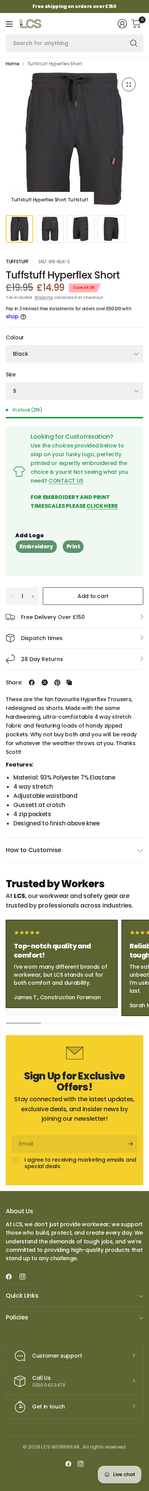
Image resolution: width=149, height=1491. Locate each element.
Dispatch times (42, 638)
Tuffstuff (17, 261)
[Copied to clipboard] (69, 682)
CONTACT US (66, 481)
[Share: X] (45, 682)
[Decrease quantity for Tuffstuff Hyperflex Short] (12, 596)
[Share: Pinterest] (57, 682)
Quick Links (22, 1295)
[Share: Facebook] (32, 682)
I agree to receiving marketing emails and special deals (80, 1163)
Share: (14, 682)
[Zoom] (129, 84)
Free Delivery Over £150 (53, 617)
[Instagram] (25, 1277)
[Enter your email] (130, 1144)
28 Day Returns (42, 659)
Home (12, 64)
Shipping (43, 297)
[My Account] (122, 24)
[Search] (133, 43)
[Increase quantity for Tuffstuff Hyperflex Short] (33, 596)
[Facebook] (12, 1277)
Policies (17, 1317)
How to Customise (33, 850)
